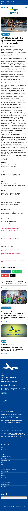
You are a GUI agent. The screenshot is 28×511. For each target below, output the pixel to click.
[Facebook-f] (2, 7)
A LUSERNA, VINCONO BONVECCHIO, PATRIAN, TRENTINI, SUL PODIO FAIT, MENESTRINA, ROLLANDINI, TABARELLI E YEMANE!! (13, 316)
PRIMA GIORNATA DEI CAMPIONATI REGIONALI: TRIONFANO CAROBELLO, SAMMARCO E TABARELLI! (12, 349)
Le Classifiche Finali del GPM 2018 (10, 231)
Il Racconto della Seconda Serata (10, 238)
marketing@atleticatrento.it (9, 385)
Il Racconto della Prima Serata (9, 236)
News (8, 34)
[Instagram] (4, 7)
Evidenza (4, 34)
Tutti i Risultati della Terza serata (10, 228)
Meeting (4, 341)
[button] (6, 271)
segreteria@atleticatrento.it (9, 381)
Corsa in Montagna (6, 307)
